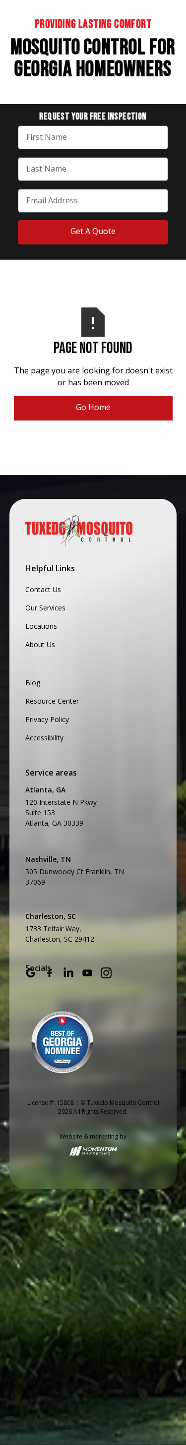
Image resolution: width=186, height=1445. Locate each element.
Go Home (93, 407)
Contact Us (43, 589)
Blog (32, 682)
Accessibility (44, 737)
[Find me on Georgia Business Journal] (62, 1042)
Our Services (45, 607)
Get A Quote (93, 231)
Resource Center (52, 701)
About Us (40, 644)
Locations (41, 626)
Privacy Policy (47, 719)
